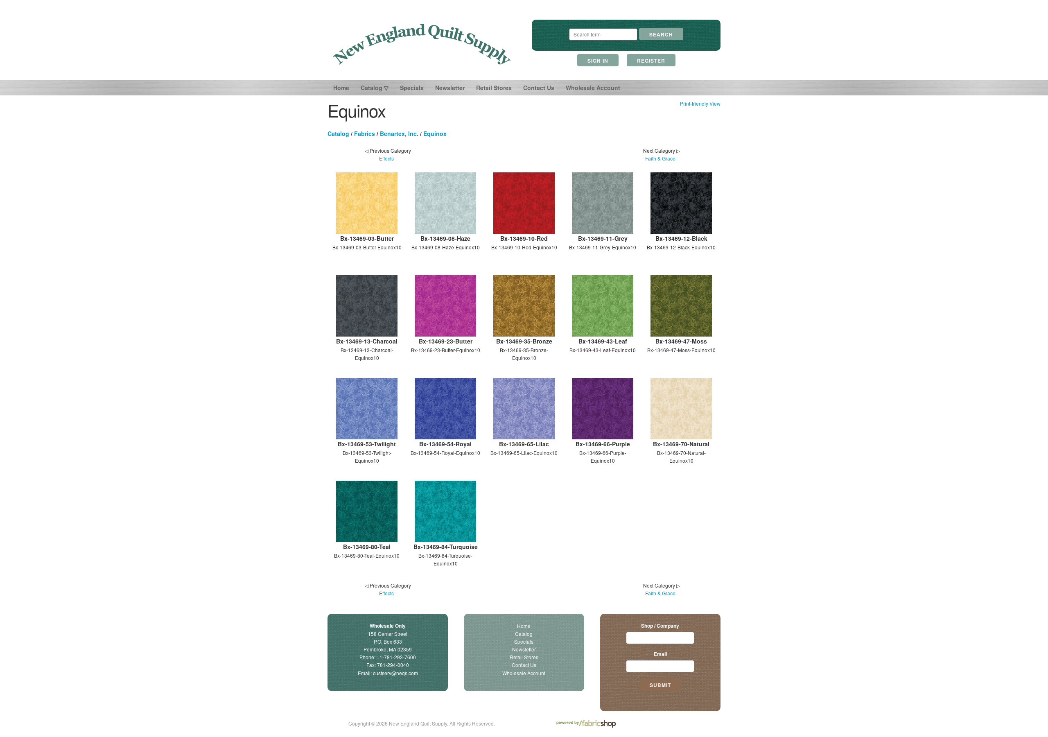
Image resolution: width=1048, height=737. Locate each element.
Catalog (338, 133)
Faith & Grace (660, 158)
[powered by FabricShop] (586, 724)
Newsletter (450, 88)
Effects (386, 158)
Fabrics (364, 133)
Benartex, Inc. (399, 133)
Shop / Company (660, 625)
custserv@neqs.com (395, 672)
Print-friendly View (700, 103)
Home (341, 88)
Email (660, 654)
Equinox (435, 133)
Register (651, 60)
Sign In (597, 60)
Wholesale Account (593, 88)
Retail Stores (494, 88)
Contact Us (538, 88)
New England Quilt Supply (422, 44)
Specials (412, 88)
